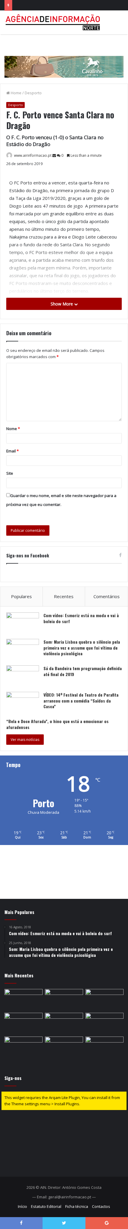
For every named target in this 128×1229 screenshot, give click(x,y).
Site (9, 473)
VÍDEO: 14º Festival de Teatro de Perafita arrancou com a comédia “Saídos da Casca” (80, 700)
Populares (21, 596)
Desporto (33, 92)
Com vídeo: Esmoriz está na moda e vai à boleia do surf (81, 618)
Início (22, 1206)
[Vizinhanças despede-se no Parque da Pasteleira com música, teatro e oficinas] (23, 999)
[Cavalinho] (64, 58)
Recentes (64, 596)
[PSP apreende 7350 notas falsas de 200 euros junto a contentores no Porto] (23, 1047)
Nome (13, 428)
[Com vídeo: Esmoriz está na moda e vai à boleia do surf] (22, 623)
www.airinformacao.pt (32, 155)
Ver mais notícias (25, 739)
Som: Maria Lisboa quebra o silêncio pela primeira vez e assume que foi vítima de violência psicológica (81, 647)
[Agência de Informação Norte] (53, 22)
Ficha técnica (76, 1206)
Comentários (106, 596)
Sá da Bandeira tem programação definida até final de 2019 (82, 671)
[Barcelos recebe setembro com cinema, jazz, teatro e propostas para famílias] (104, 1047)
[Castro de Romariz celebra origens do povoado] (104, 999)
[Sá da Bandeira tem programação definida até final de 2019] (22, 676)
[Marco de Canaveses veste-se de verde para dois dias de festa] (64, 1023)
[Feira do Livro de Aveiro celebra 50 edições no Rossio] (64, 999)
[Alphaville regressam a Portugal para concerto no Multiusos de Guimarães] (64, 1047)
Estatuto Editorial (46, 1206)
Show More (62, 304)
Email (12, 451)
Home (15, 92)
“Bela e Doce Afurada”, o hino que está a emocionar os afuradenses (57, 724)
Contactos (101, 1206)
